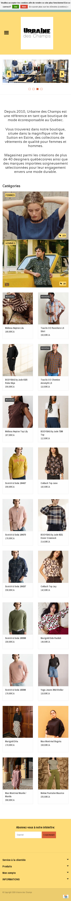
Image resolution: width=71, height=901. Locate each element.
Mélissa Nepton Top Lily (16, 431)
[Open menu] (6, 32)
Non (24, 7)
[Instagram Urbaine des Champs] (38, 845)
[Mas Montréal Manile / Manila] (17, 773)
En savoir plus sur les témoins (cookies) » (48, 7)
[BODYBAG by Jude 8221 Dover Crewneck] (53, 515)
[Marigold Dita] (17, 722)
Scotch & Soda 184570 (15, 534)
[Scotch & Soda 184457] (17, 463)
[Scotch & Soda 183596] (17, 670)
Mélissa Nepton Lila (14, 328)
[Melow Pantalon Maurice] (53, 773)
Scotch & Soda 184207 (15, 586)
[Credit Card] (65, 896)
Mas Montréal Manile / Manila (15, 795)
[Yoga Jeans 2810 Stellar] (53, 670)
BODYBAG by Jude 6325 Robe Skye (16, 381)
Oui (15, 7)
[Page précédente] (9, 74)
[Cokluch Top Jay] (53, 567)
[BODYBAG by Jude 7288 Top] (53, 412)
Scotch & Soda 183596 (15, 689)
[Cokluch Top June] (53, 463)
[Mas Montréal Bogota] (53, 722)
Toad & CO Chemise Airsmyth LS (50, 381)
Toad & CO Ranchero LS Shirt (52, 330)
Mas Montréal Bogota (51, 741)
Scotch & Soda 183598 (15, 638)
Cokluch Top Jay (48, 586)
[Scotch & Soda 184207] (17, 567)
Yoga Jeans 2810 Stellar (52, 689)
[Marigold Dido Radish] (53, 618)
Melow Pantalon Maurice (52, 793)
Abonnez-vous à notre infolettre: (35, 827)
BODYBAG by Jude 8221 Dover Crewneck (52, 536)
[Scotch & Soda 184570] (17, 515)
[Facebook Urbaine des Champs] (32, 845)
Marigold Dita (11, 741)
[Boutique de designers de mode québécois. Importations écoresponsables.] (42, 32)
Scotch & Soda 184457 (15, 483)
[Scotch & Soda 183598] (17, 618)
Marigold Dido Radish (51, 638)
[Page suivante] (62, 74)
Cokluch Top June (49, 483)
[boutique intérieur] (35, 71)
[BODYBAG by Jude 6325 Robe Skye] (17, 360)
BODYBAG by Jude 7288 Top (52, 433)
